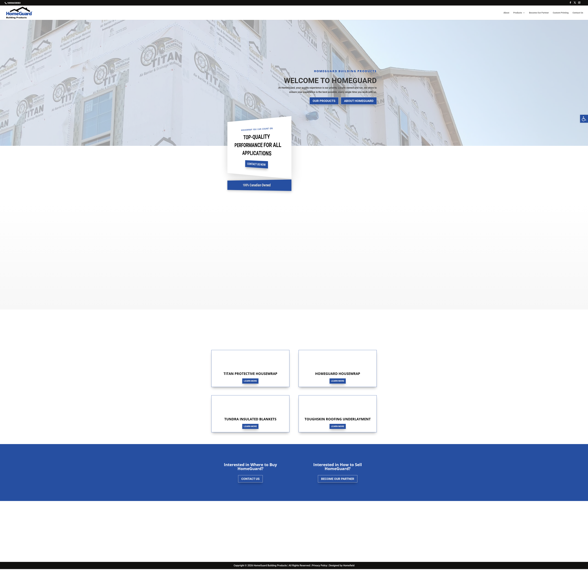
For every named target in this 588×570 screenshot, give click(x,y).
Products (517, 13)
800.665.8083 (329, 531)
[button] (584, 119)
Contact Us (578, 13)
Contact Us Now (256, 164)
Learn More (250, 381)
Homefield (348, 565)
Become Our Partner (539, 13)
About (506, 13)
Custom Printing (561, 13)
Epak (255, 540)
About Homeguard (358, 101)
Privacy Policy (319, 565)
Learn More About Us (290, 289)
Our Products (324, 101)
